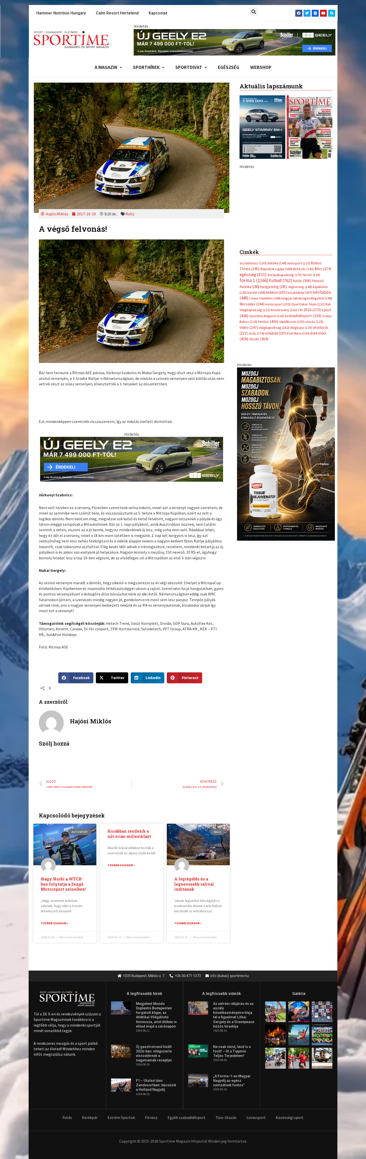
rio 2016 (309, 419)
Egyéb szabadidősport (186, 1117)
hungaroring (273, 396)
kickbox (276, 402)
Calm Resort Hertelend (117, 13)
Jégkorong (300, 396)
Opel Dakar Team (308, 413)
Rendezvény (284, 419)
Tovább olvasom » (54, 923)
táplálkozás (292, 431)
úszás (258, 448)
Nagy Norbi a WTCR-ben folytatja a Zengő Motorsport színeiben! (63, 884)
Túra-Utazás (226, 1117)
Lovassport (256, 1117)
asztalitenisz (253, 372)
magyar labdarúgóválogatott (306, 408)
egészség (253, 384)
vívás (256, 442)
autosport (298, 372)
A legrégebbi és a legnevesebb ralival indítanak (194, 884)
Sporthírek (146, 67)
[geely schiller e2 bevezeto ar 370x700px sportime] (286, 255)
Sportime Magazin (266, 425)
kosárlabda (300, 402)
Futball (280, 390)
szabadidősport (303, 425)
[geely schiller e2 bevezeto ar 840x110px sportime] (234, 41)
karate (256, 402)
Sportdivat (188, 67)
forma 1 (254, 390)
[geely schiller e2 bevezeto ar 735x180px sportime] (131, 458)
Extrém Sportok (121, 1117)
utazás (314, 431)
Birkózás (303, 378)
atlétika (276, 372)
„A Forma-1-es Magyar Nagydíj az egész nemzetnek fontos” (232, 1080)
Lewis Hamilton (265, 408)
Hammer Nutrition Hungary (61, 13)
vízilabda (275, 442)
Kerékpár (90, 1117)
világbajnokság (274, 437)
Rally (129, 213)
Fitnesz (151, 1117)
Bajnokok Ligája (276, 378)
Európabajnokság (284, 384)
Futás (67, 1117)
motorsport (278, 413)
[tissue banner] (286, 563)
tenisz (268, 431)
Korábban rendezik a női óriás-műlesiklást (129, 833)
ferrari (311, 384)
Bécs (322, 378)
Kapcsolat (158, 13)
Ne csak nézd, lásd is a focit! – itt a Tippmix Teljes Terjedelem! (232, 1051)
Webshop (260, 67)
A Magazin (106, 67)
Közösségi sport (290, 1117)
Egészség (228, 67)
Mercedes (252, 413)
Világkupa (301, 437)
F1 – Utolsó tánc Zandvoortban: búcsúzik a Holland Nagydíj (156, 1085)
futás (302, 390)
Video (249, 437)
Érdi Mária (298, 443)
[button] (254, 11)
